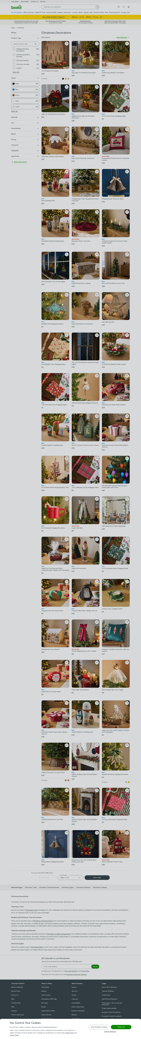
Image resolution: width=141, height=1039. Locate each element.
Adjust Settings (110, 1032)
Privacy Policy (14, 1035)
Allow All (121, 1027)
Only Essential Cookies (99, 1027)
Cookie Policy (69, 1033)
